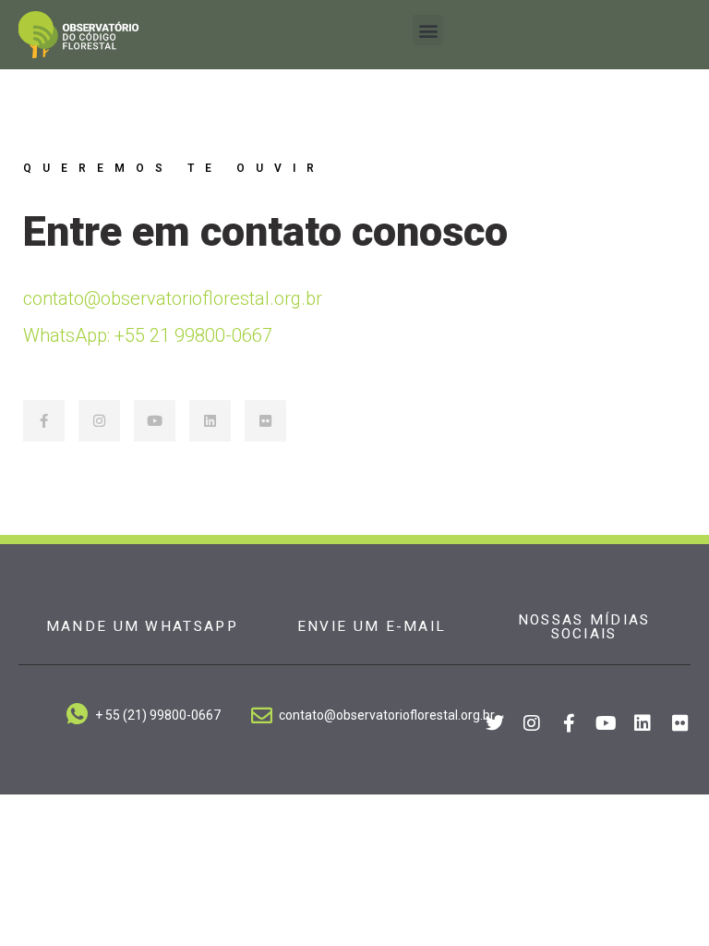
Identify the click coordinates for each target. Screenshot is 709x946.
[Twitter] (495, 723)
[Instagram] (99, 421)
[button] (428, 30)
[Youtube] (154, 421)
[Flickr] (265, 421)
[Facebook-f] (44, 421)
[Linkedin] (210, 421)
